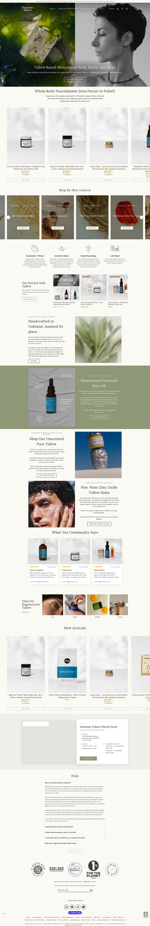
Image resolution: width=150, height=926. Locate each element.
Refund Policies (40, 920)
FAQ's (93, 920)
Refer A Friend (85, 920)
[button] (8, 217)
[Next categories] (127, 605)
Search (77, 917)
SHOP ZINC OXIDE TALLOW (99, 524)
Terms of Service (118, 917)
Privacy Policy (29, 920)
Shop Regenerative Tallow (75, 79)
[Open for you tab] (146, 914)
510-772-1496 (86, 740)
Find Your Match (63, 920)
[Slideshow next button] (122, 559)
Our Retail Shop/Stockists (51, 917)
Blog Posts (97, 917)
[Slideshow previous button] (28, 559)
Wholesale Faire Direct (118, 920)
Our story (34, 361)
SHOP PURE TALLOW (46, 475)
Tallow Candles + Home (88, 8)
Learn (101, 8)
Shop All (52, 8)
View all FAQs (74, 851)
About (28, 917)
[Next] (126, 291)
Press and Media (87, 917)
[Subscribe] (91, 890)
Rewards (111, 8)
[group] (23, 217)
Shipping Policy (51, 920)
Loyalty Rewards (74, 920)
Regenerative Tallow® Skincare (67, 8)
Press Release (106, 917)
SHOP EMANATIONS (99, 417)
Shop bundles (29, 299)
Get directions (87, 758)
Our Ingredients (37, 917)
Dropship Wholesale (103, 920)
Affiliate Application (67, 917)
